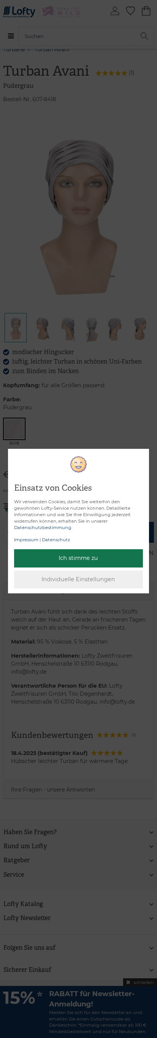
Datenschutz (56, 539)
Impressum (26, 539)
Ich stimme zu (78, 558)
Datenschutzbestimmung (42, 527)
